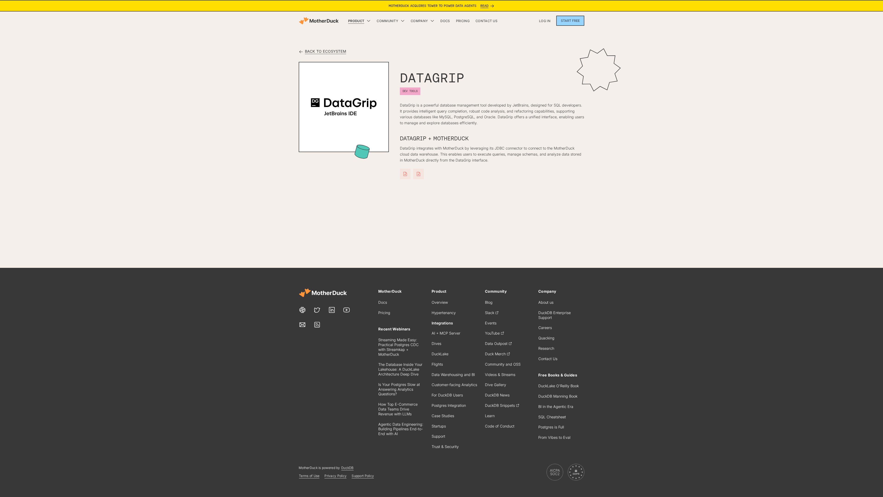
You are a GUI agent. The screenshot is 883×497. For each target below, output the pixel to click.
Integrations (442, 323)
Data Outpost (496, 343)
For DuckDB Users (447, 395)
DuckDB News (497, 395)
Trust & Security (445, 446)
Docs (382, 302)
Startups (439, 426)
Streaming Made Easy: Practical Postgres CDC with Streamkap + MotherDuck (398, 347)
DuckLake (440, 354)
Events (490, 323)
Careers (545, 327)
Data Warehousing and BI (453, 374)
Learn (490, 415)
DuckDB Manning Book (557, 396)
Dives (436, 343)
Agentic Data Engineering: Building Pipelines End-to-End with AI (400, 429)
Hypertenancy (444, 312)
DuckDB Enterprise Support (554, 315)
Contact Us (547, 358)
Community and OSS (503, 364)
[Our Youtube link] (346, 310)
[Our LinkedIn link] (331, 310)
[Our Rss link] (317, 324)
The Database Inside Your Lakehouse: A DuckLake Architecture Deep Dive (400, 369)
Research (546, 348)
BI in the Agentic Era (555, 406)
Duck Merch (495, 354)
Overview (440, 302)
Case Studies (443, 415)
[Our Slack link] (302, 310)
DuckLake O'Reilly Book (558, 386)
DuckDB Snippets (500, 405)
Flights (437, 364)
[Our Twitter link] (317, 310)
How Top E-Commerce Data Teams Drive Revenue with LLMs (398, 409)
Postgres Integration (449, 405)
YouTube (492, 333)
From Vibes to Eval (554, 437)
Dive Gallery (495, 384)
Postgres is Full (551, 427)
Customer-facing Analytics (454, 384)
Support (438, 436)
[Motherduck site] (323, 293)
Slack (489, 312)
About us (545, 302)
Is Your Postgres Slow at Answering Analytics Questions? (399, 389)
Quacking (546, 338)
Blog (489, 302)
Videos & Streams (500, 374)
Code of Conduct (499, 426)
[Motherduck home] (319, 20)
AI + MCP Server (446, 333)
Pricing (384, 312)
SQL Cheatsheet (552, 417)
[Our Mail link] (302, 324)
